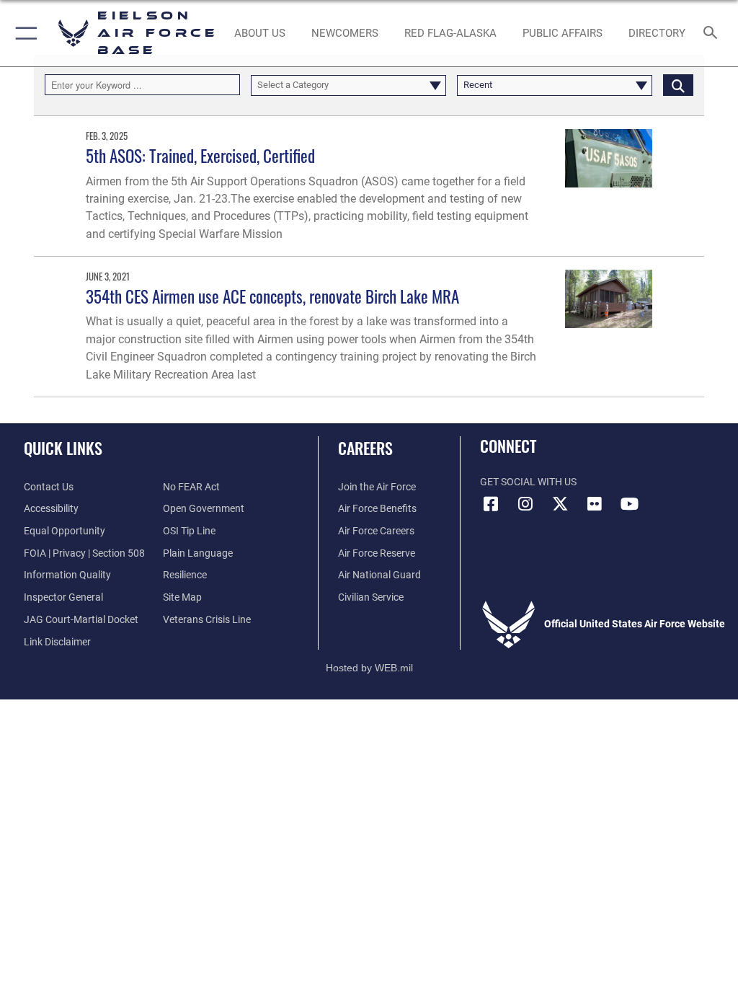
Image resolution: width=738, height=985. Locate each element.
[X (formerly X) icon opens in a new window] (560, 504)
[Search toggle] (713, 33)
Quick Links (63, 447)
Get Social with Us (528, 482)
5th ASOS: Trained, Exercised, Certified (200, 155)
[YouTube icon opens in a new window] (629, 504)
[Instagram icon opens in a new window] (525, 504)
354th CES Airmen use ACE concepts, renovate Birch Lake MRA (272, 296)
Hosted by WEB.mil (369, 667)
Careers (365, 447)
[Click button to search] (678, 84)
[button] (23, 33)
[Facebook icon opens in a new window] (491, 504)
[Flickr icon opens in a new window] (594, 504)
